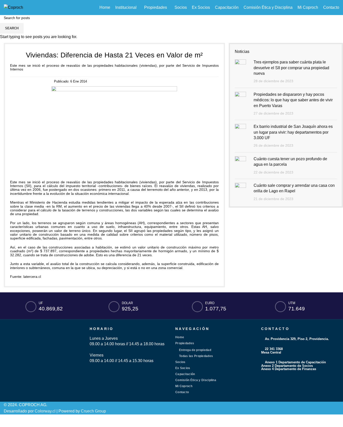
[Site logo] (13, 7)
